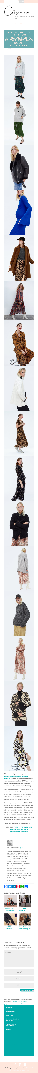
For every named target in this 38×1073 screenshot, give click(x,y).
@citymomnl (24, 848)
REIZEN (8, 1029)
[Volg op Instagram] (31, 6)
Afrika (10, 1032)
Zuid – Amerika (13, 1053)
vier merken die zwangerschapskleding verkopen (16, 776)
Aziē (9, 1040)
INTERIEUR (9, 1007)
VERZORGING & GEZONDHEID (11, 1024)
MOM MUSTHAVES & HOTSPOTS (12, 1019)
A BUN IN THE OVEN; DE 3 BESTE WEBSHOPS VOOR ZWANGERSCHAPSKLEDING (21, 829)
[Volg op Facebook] (25, 6)
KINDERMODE (10, 1011)
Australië (11, 1036)
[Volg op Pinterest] (28, 6)
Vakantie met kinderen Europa (15, 1044)
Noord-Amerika (13, 1049)
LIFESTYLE (9, 1015)
